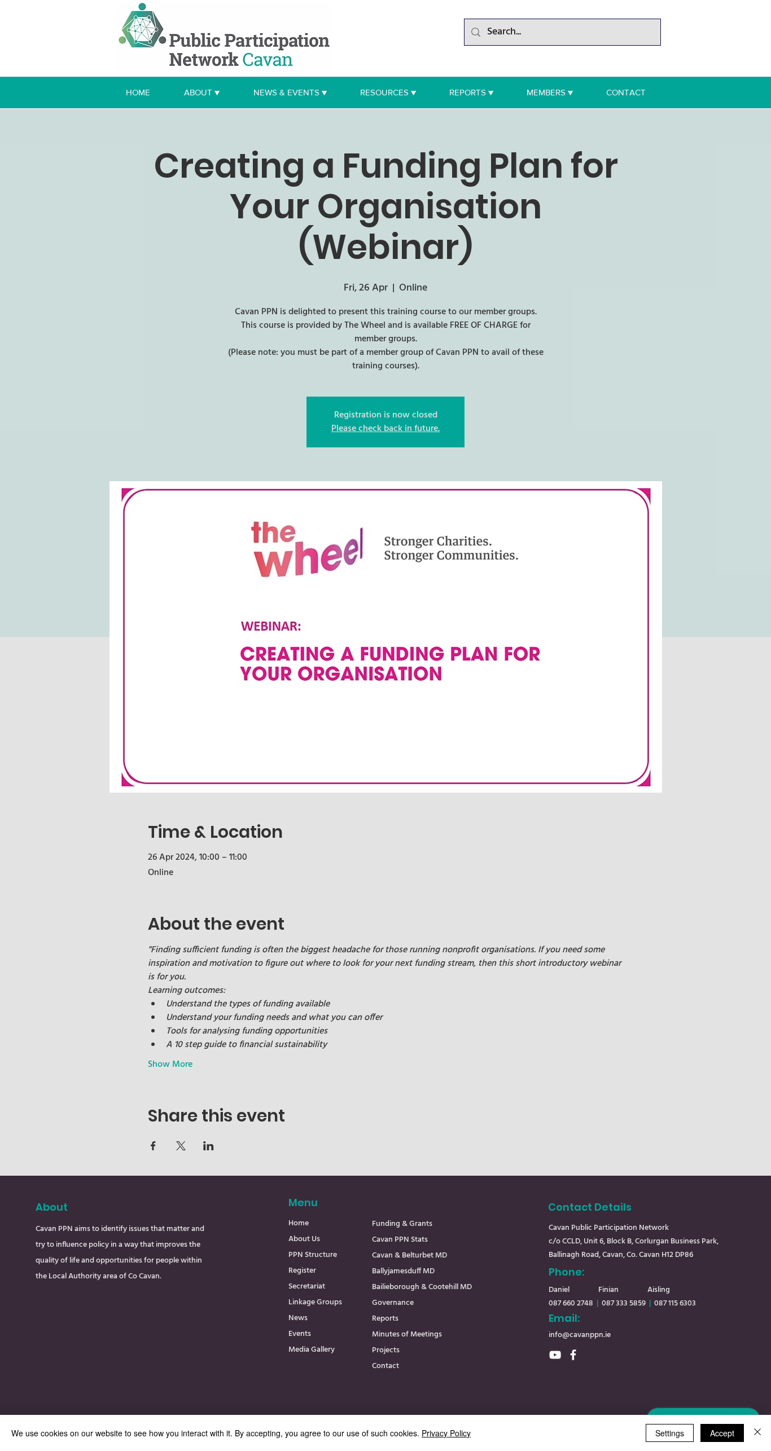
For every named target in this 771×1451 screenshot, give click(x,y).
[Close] (757, 1433)
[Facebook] (573, 1355)
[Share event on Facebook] (153, 1145)
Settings (669, 1433)
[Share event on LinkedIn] (208, 1145)
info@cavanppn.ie (580, 1335)
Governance (393, 1302)
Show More (170, 1064)
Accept (722, 1433)
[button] (201, 92)
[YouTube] (555, 1355)
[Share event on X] (181, 1145)
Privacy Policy (446, 1433)
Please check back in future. (385, 428)
